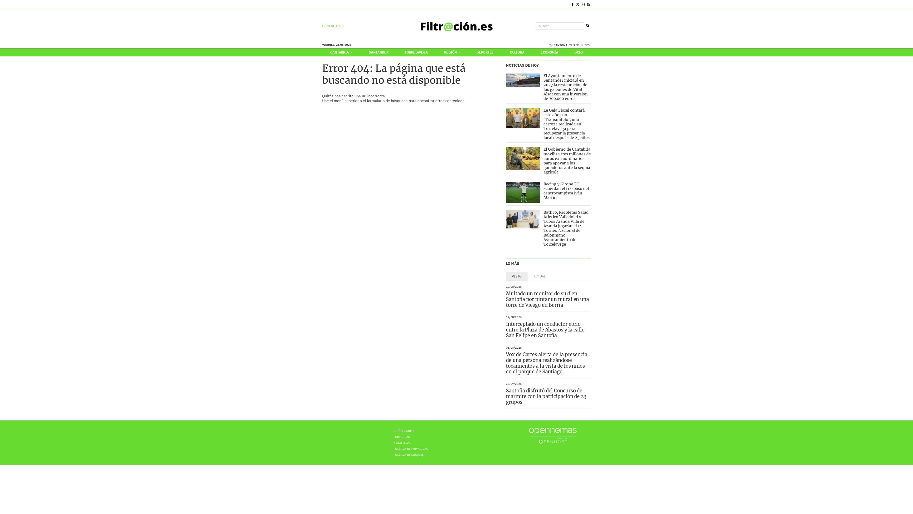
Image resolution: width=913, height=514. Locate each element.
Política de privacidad (410, 448)
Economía (549, 52)
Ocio (578, 52)
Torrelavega (416, 52)
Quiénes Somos (404, 431)
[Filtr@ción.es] (456, 26)
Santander (379, 52)
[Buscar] (587, 25)
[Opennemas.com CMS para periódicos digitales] (553, 435)
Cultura (517, 52)
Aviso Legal (402, 443)
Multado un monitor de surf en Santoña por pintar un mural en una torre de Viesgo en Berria (547, 299)
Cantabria (340, 52)
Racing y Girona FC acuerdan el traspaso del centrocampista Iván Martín (566, 191)
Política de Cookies (408, 454)
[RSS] (588, 4)
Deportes (485, 52)
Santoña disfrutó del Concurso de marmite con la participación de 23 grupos (546, 396)
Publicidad (401, 437)
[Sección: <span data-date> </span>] (322, 4)
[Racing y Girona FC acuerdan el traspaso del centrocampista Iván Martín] (523, 192)
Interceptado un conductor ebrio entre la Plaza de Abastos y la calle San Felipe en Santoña (545, 329)
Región (450, 52)
